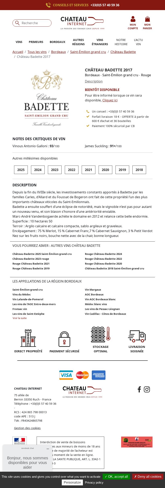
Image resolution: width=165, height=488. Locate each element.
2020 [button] (105, 170)
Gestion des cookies (27, 428)
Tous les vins (37, 52)
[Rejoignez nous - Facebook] (139, 389)
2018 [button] (139, 170)
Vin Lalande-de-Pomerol (27, 299)
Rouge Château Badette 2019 (31, 268)
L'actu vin (138, 42)
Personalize (72, 482)
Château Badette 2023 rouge (30, 259)
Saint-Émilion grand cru (88, 52)
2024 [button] (37, 170)
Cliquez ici (110, 100)
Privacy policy (94, 482)
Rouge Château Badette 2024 (103, 254)
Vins (19, 42)
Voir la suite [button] (20, 318)
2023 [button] (54, 170)
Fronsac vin (19, 309)
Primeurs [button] (36, 42)
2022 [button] (71, 170)
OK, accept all (117, 476)
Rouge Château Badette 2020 (103, 263)
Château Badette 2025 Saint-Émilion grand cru (42, 254)
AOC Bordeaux (94, 294)
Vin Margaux (93, 289)
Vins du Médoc (21, 294)
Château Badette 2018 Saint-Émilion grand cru (114, 268)
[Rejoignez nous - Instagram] (147, 389)
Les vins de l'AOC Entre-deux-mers (34, 304)
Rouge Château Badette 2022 (103, 259)
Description (94, 81)
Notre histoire (121, 42)
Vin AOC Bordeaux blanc (100, 299)
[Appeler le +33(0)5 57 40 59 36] (49, 5)
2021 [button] (88, 170)
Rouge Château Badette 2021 (31, 263)
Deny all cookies (149, 476)
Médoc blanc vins (96, 304)
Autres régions (78, 42)
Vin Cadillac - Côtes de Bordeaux (105, 314)
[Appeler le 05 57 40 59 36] (88, 111)
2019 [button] (122, 170)
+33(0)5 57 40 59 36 (105, 5)
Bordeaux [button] (57, 42)
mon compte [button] (133, 26)
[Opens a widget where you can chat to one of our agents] (27, 465)
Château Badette (123, 52)
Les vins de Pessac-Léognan (102, 309)
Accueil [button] (17, 52)
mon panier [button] (147, 26)
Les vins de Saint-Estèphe (28, 314)
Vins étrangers (100, 42)
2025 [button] (21, 170)
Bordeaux (58, 52)
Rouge (146, 75)
